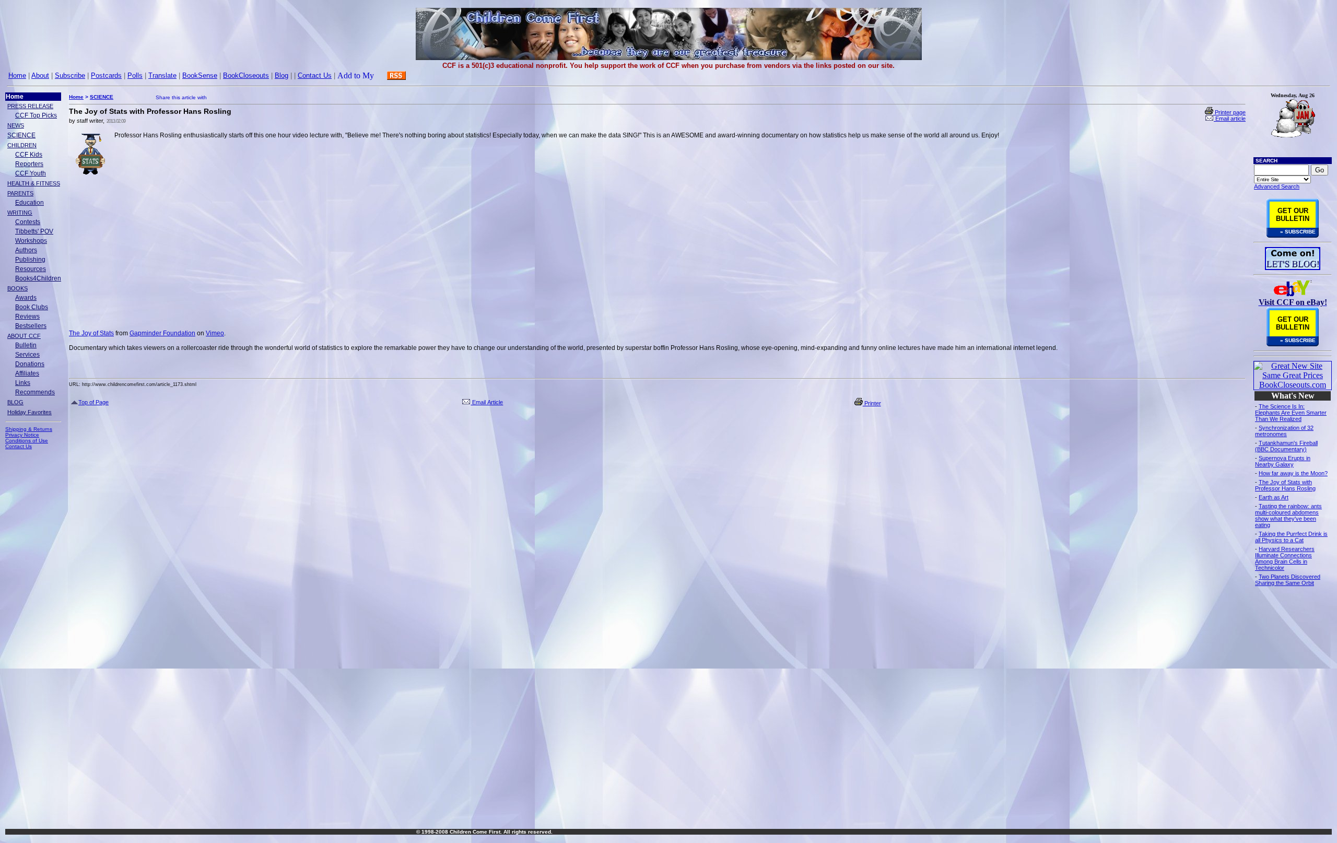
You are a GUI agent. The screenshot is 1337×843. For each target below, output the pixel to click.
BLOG (15, 402)
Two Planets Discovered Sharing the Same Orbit (1287, 579)
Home (17, 75)
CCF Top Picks (36, 115)
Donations (29, 364)
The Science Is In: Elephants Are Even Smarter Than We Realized (1291, 412)
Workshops (31, 240)
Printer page (1229, 112)
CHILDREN (22, 145)
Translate (162, 75)
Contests (27, 222)
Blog (281, 75)
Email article (1230, 118)
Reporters (29, 164)
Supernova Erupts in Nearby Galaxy (1282, 461)
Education (29, 202)
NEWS (15, 125)
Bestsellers (30, 326)
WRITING (19, 212)
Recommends (35, 392)
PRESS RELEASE (30, 106)
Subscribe (70, 75)
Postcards (106, 75)
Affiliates (27, 373)
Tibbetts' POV (34, 231)
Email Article (487, 402)
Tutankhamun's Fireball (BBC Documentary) (1286, 446)
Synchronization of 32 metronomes (1284, 431)
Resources (30, 269)
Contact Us (315, 75)
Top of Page (93, 402)
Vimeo (215, 333)
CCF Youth (30, 173)
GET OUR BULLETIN (1292, 215)
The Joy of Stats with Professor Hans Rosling (1285, 485)
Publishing (30, 259)
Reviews (27, 316)
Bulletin (26, 345)
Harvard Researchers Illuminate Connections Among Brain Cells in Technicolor (1285, 558)
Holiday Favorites (29, 412)
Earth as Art (1273, 497)
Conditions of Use (26, 440)
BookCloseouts (246, 75)
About (40, 75)
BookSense (199, 75)
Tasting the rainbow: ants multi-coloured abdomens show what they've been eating (1288, 515)
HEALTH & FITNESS (33, 183)
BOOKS (17, 288)
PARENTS (20, 193)
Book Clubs (31, 307)
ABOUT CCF (24, 336)
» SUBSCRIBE (1298, 232)
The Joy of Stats (91, 333)
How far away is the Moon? (1293, 473)
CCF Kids (28, 154)
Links (22, 383)
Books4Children (38, 278)
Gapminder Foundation (162, 333)
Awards (26, 297)
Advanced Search (1276, 186)
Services (27, 354)
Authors (26, 250)
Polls (135, 75)
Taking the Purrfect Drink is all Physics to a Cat (1291, 537)
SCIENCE (21, 135)
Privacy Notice (22, 435)
